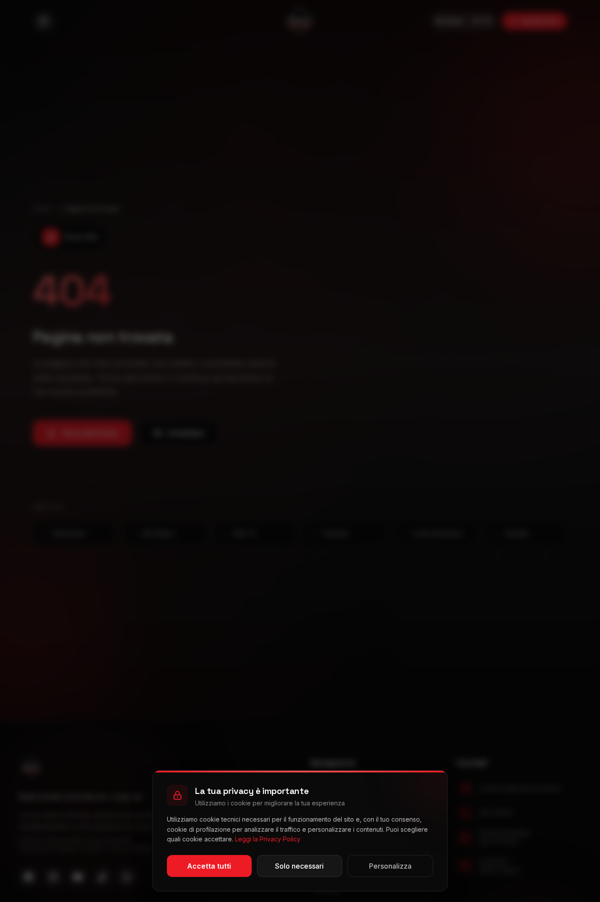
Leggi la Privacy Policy (267, 839)
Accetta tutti (209, 866)
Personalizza (390, 866)
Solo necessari (299, 866)
